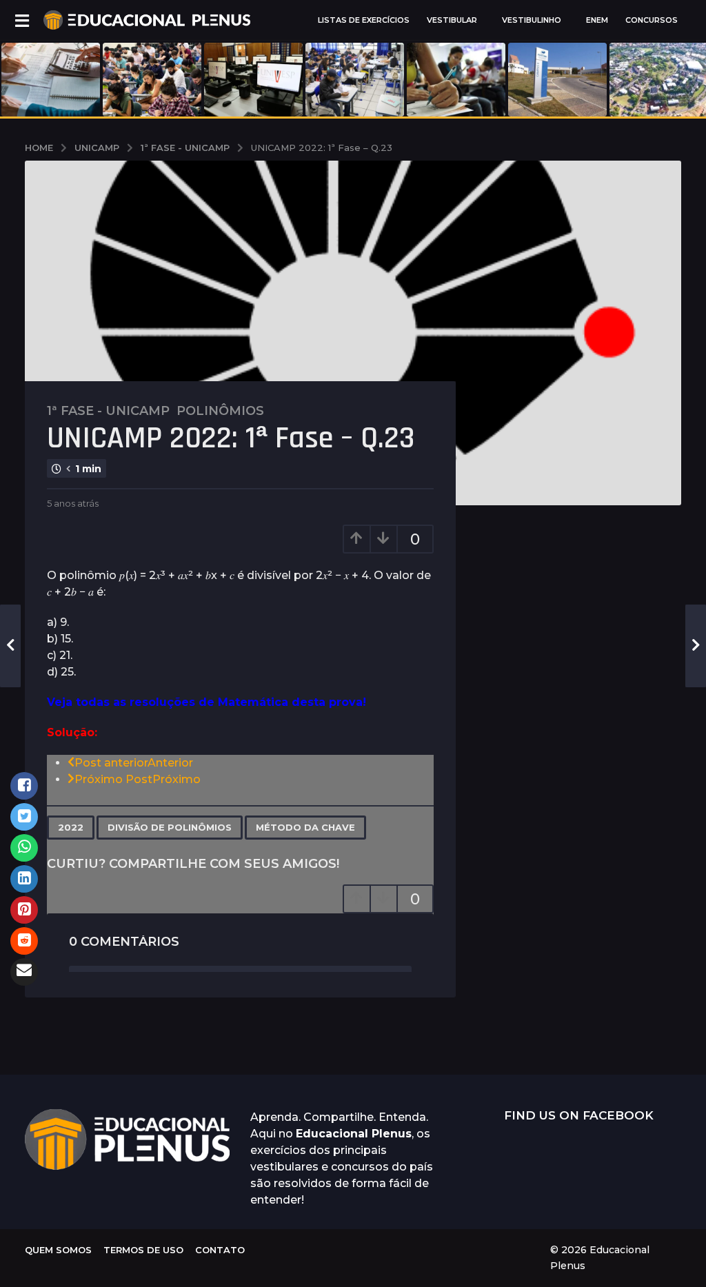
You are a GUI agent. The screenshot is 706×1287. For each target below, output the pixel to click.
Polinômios (220, 411)
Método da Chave (305, 827)
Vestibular (452, 20)
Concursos (651, 20)
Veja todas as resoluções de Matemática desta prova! (208, 702)
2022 (70, 827)
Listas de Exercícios (364, 20)
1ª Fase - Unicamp (108, 411)
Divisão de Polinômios (170, 827)
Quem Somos (58, 1249)
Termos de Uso (143, 1249)
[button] (22, 20)
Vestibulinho (531, 20)
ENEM (597, 20)
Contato (220, 1249)
